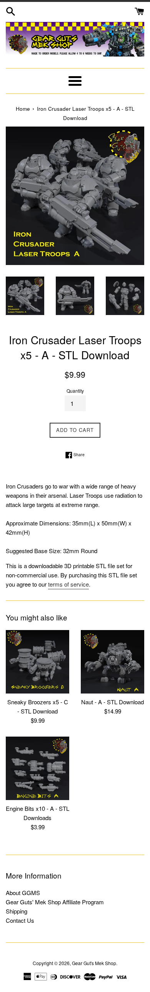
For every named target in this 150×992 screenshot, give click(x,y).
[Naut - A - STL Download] (112, 662)
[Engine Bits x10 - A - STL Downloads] (37, 768)
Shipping (16, 911)
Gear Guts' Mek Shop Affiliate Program (55, 902)
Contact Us (20, 920)
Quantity (75, 390)
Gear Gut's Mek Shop (94, 963)
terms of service (68, 584)
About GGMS (23, 893)
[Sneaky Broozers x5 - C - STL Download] (37, 662)
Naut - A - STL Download (112, 702)
